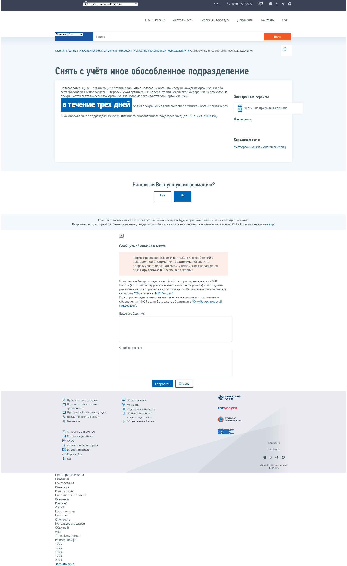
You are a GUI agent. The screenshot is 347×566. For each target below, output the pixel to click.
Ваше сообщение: (132, 314)
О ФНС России (155, 20)
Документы (245, 20)
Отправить (162, 384)
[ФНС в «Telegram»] (283, 4)
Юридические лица (94, 50)
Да (183, 195)
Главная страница (66, 50)
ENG (285, 20)
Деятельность (182, 20)
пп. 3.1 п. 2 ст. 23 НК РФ (200, 116)
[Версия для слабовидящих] (218, 4)
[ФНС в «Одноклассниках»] (277, 4)
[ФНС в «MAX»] (289, 4)
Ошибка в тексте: (131, 348)
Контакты (267, 20)
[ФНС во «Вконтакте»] (270, 4)
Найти (277, 36)
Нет (162, 195)
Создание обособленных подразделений (160, 50)
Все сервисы (243, 119)
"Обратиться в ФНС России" (153, 293)
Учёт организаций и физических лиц (260, 147)
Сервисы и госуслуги (215, 20)
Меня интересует (121, 50)
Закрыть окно (64, 564)
